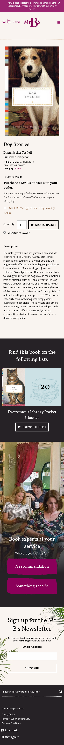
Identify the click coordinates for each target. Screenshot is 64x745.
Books (18, 168)
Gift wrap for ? (18, 232)
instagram (12, 737)
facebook (11, 730)
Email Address (32, 646)
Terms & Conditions (11, 723)
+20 (43, 387)
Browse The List (34, 427)
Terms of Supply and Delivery (16, 719)
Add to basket (45, 225)
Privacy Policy (8, 714)
